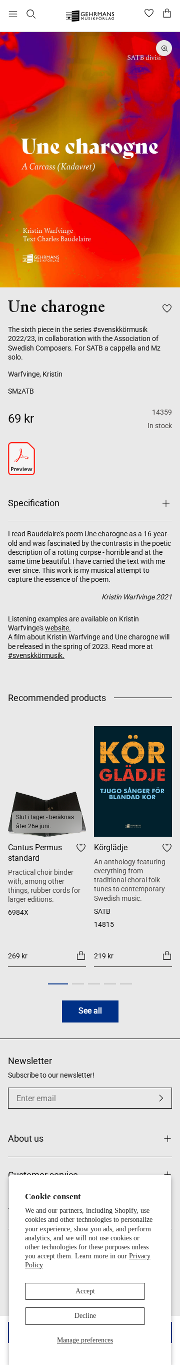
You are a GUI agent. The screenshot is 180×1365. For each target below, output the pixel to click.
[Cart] (167, 14)
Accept (85, 1291)
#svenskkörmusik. (36, 655)
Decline (85, 1315)
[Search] (31, 14)
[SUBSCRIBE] (161, 1098)
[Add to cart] (81, 955)
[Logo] (90, 17)
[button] (58, 983)
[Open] (13, 14)
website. (58, 628)
